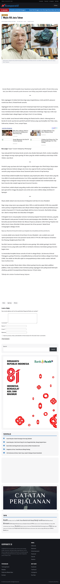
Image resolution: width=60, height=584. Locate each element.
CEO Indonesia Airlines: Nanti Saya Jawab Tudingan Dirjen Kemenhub (24, 453)
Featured (33, 554)
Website (4, 332)
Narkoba (25, 526)
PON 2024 (24, 528)
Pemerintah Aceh (36, 526)
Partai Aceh (29, 526)
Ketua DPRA (52, 523)
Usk (7, 530)
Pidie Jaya (54, 526)
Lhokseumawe (6, 526)
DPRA (32, 524)
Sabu (36, 528)
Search (5, 346)
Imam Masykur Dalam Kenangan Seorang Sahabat (19, 439)
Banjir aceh (38, 520)
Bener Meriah (50, 520)
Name (4, 326)
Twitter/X (46, 1)
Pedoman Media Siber (7, 572)
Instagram (51, 1)
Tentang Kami (5, 567)
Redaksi (4, 569)
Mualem (17, 526)
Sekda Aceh (48, 528)
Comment (5, 323)
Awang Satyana (24, 274)
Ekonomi (33, 548)
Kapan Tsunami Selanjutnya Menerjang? (19, 149)
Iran (49, 523)
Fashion (33, 559)
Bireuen (6, 523)
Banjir (32, 520)
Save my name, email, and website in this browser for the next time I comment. (24, 336)
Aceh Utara (19, 520)
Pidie (50, 526)
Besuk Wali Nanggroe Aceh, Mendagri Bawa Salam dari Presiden (44, 10)
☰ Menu (55, 5)
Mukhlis (21, 526)
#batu (4, 303)
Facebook (41, 1)
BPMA (11, 524)
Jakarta (42, 118)
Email (3, 329)
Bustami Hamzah (27, 523)
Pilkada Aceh (5, 528)
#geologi (9, 303)
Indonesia (46, 523)
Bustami (21, 523)
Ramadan (33, 528)
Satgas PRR (43, 528)
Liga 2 (10, 526)
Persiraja (43, 526)
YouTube (56, 1)
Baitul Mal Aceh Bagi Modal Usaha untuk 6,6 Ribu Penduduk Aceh (23, 446)
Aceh (5, 520)
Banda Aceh (27, 520)
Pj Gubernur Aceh (11, 528)
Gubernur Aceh (37, 523)
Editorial (33, 546)
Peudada (47, 526)
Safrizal (39, 528)
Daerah (33, 557)
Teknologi (4, 15)
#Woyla (15, 303)
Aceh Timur (14, 520)
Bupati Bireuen (16, 524)
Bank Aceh (45, 520)
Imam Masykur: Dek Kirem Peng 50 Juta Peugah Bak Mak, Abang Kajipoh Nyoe (26, 442)
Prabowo (29, 528)
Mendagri (13, 526)
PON (21, 528)
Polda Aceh (17, 528)
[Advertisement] (30, 76)
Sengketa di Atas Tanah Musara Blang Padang (18, 449)
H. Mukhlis (42, 523)
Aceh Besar (10, 520)
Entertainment (35, 551)
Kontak (4, 575)
